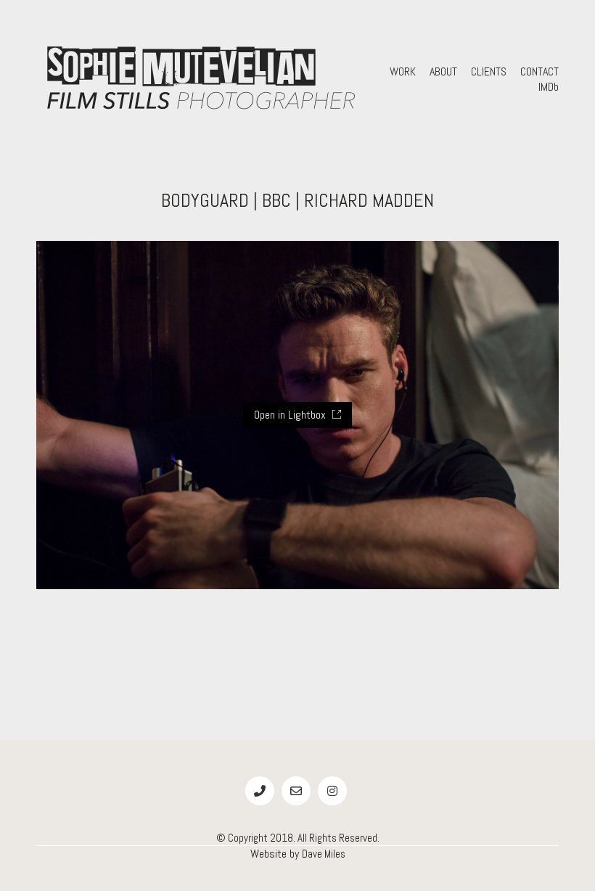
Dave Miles (323, 854)
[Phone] (259, 790)
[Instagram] (332, 790)
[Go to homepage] (199, 79)
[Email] (296, 790)
